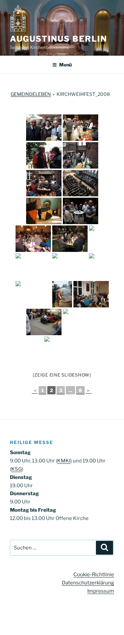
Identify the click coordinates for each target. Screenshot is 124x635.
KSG (16, 469)
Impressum (100, 591)
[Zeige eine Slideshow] (62, 374)
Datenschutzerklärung (88, 583)
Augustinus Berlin (58, 39)
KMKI (63, 461)
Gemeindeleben (31, 94)
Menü (65, 64)
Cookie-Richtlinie (93, 574)
